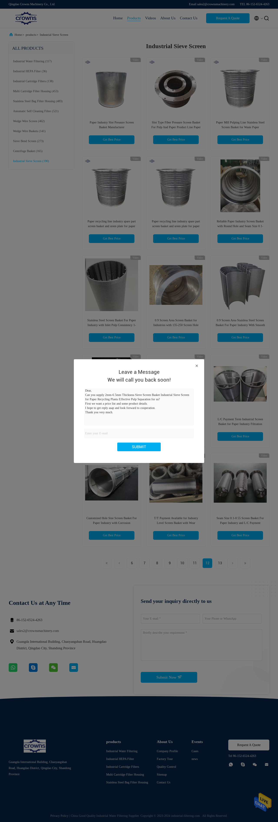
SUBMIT (139, 447)
